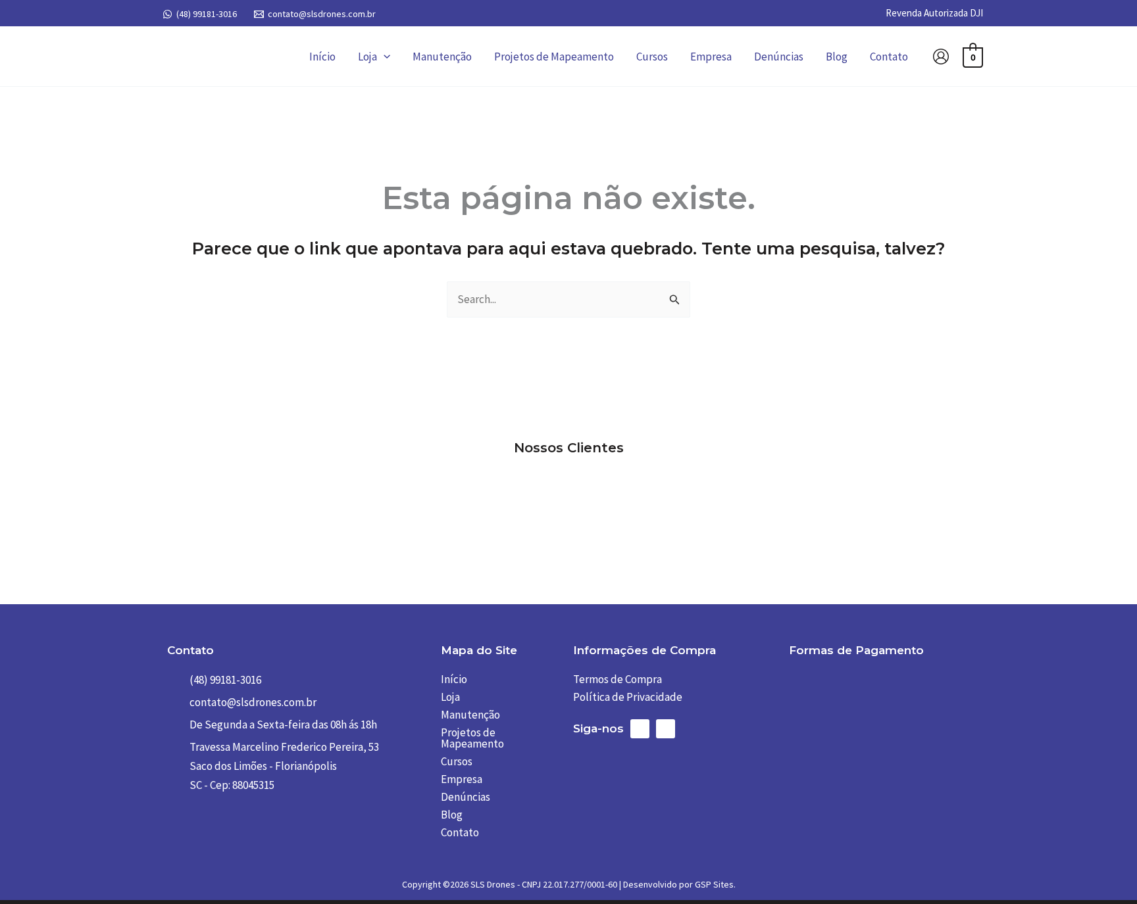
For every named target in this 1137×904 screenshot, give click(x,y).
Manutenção (442, 56)
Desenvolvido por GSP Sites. (679, 884)
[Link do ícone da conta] (940, 56)
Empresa (711, 56)
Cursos (652, 56)
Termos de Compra (617, 679)
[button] (383, 56)
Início (322, 56)
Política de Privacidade (627, 697)
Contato (889, 56)
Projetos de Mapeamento (554, 56)
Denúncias (778, 56)
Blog (836, 56)
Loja (367, 56)
